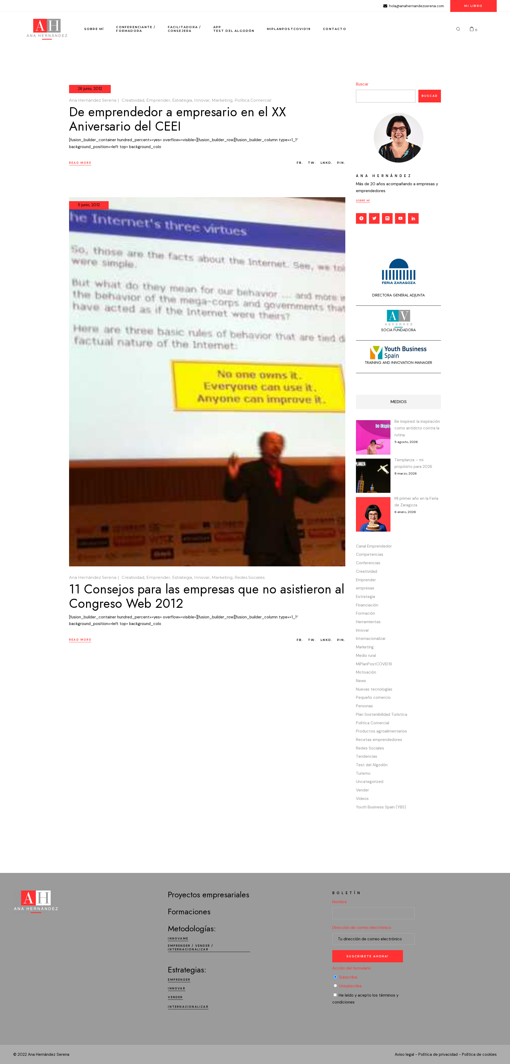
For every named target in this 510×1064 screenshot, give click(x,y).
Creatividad (133, 100)
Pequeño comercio (373, 697)
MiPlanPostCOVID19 (374, 664)
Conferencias (368, 563)
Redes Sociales (250, 577)
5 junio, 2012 (89, 205)
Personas (364, 706)
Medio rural (366, 655)
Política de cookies (479, 1054)
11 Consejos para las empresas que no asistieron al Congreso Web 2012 (207, 596)
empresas (365, 588)
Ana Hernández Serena (92, 100)
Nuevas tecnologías (374, 689)
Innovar (202, 100)
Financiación (367, 605)
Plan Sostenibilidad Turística (381, 714)
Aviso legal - (406, 1054)
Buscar (362, 84)
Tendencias (366, 756)
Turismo (363, 773)
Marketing (222, 100)
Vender (362, 790)
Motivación (366, 672)
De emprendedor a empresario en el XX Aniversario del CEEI (177, 119)
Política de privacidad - (439, 1054)
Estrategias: (187, 969)
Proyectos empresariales (208, 894)
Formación (365, 613)
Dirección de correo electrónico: (362, 927)
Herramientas (368, 621)
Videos (362, 798)
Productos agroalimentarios (381, 731)
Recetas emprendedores (379, 739)
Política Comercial (253, 100)
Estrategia (182, 100)
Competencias (369, 554)
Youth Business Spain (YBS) (381, 807)
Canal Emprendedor (374, 546)
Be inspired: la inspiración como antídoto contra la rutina (417, 428)
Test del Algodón (372, 765)
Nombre (339, 901)
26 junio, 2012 (90, 88)
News (361, 680)
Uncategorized (369, 781)
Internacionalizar (371, 638)
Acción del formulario (351, 968)
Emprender (158, 100)
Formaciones (189, 911)
